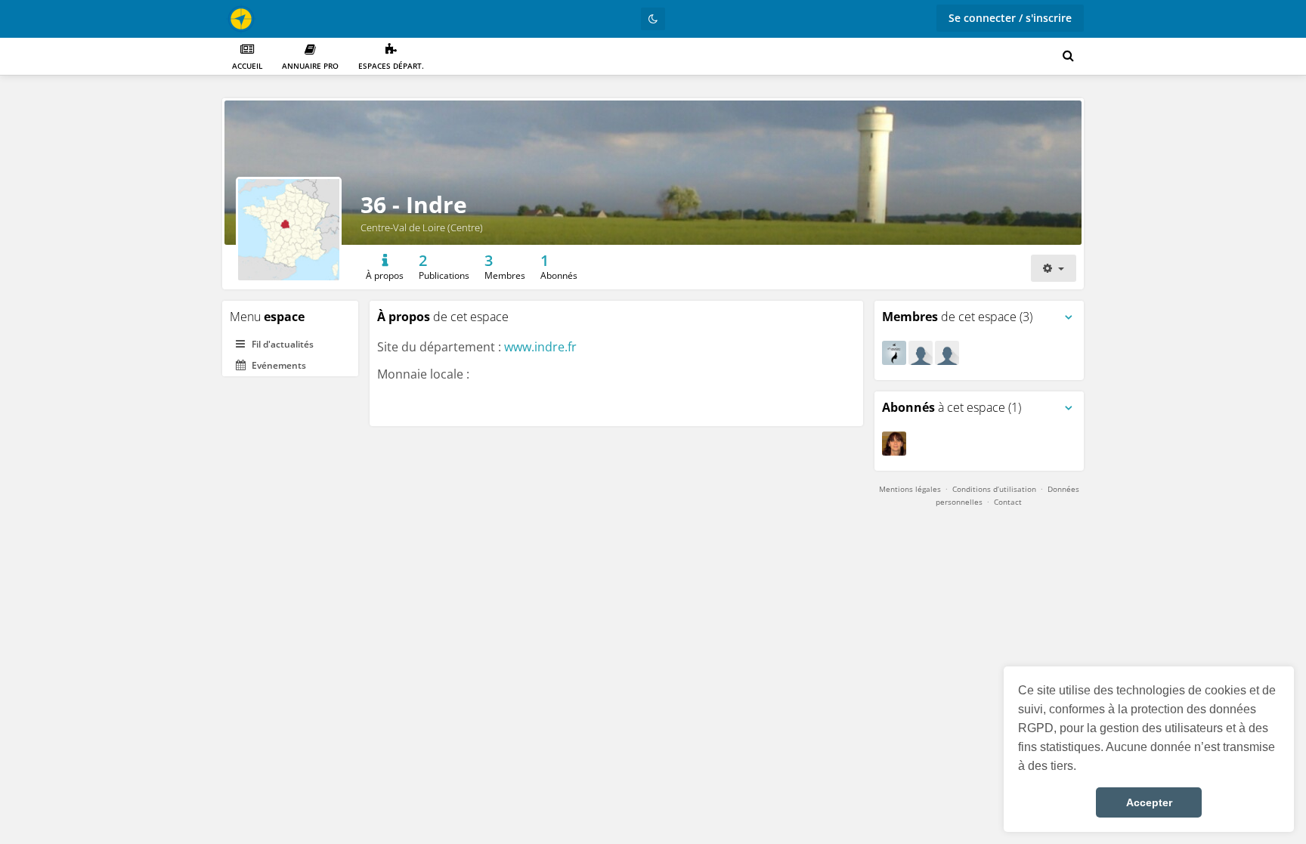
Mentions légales (910, 489)
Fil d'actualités (281, 344)
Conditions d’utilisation (994, 489)
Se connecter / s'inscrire (1010, 18)
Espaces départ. (391, 65)
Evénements (277, 365)
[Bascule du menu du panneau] (1068, 317)
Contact (1008, 501)
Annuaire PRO (310, 65)
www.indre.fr (540, 347)
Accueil (247, 65)
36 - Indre (414, 204)
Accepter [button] (1149, 802)
